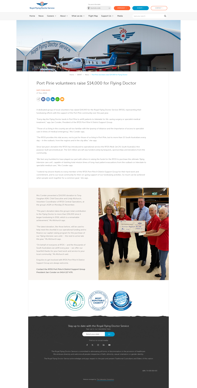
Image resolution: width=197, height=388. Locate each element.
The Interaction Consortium (105, 379)
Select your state (92, 334)
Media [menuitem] (120, 16)
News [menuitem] (41, 16)
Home (72, 75)
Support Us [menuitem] (106, 16)
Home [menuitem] (32, 16)
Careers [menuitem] (50, 16)
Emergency (121, 8)
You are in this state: (94, 4)
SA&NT (79, 75)
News (87, 75)
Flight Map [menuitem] (93, 16)
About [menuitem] (63, 16)
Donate (140, 8)
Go (109, 334)
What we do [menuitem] (77, 16)
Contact (158, 8)
